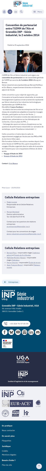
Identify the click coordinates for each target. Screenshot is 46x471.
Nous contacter (8, 430)
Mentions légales (9, 454)
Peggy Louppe (12, 202)
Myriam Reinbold (13, 212)
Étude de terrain (35, 262)
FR (10, 12)
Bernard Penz (12, 253)
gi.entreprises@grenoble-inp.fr (18, 227)
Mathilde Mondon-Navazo (16, 258)
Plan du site (7, 465)
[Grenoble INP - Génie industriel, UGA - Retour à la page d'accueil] (23, 4)
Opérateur (16, 260)
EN (16, 12)
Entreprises (13, 282)
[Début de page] (40, 466)
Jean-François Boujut (15, 265)
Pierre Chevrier (12, 262)
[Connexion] (4, 11)
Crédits (5, 451)
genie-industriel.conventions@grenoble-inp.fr (24, 234)
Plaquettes (6, 440)
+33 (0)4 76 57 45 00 (19, 323)
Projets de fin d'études (22, 255)
